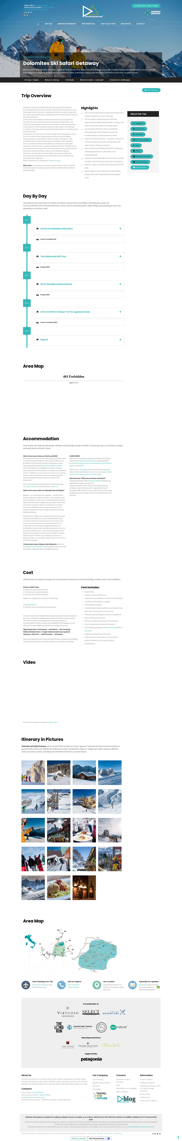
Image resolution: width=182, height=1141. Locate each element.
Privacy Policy (145, 1094)
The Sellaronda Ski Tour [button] (53, 256)
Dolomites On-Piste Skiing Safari (37, 57)
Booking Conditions (147, 1083)
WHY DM (48, 24)
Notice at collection (79, 1138)
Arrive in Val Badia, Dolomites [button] (56, 228)
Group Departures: (30, 605)
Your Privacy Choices (96, 1138)
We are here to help (39, 985)
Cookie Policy (145, 1097)
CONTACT (140, 24)
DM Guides (97, 1089)
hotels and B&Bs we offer (53, 466)
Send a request (122, 1092)
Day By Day (139, 129)
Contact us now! (54, 161)
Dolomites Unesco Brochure (123, 1080)
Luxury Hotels (31, 486)
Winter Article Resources (87, 461)
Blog (118, 1085)
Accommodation (142, 140)
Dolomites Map (141, 162)
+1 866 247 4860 (48, 7)
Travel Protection (146, 1079)
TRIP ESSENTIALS (88, 24)
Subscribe (142, 985)
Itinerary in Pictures (142, 156)
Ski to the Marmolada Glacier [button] (56, 284)
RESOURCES (126, 24)
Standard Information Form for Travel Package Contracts (150, 1088)
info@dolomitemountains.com (36, 10)
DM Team (96, 1086)
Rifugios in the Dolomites (34, 547)
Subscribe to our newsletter (126, 1088)
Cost (136, 145)
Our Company (98, 1079)
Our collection (108, 24)
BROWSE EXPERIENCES (67, 24)
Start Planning (152, 90)
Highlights (139, 123)
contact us (54, 486)
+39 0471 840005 (41, 5)
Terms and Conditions (148, 1101)
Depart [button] (44, 339)
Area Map (138, 134)
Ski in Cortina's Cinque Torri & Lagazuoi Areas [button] (65, 311)
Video (137, 151)
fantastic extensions (95, 481)
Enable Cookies (52, 722)
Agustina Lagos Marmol (101, 1083)
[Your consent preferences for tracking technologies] (178, 1137)
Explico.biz (100, 1133)
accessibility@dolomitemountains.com (139, 1127)
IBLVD (94, 1133)
